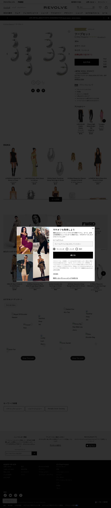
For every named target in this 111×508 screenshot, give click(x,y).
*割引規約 (55, 274)
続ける (73, 255)
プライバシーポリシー (85, 266)
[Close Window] (93, 228)
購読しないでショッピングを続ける (65, 278)
